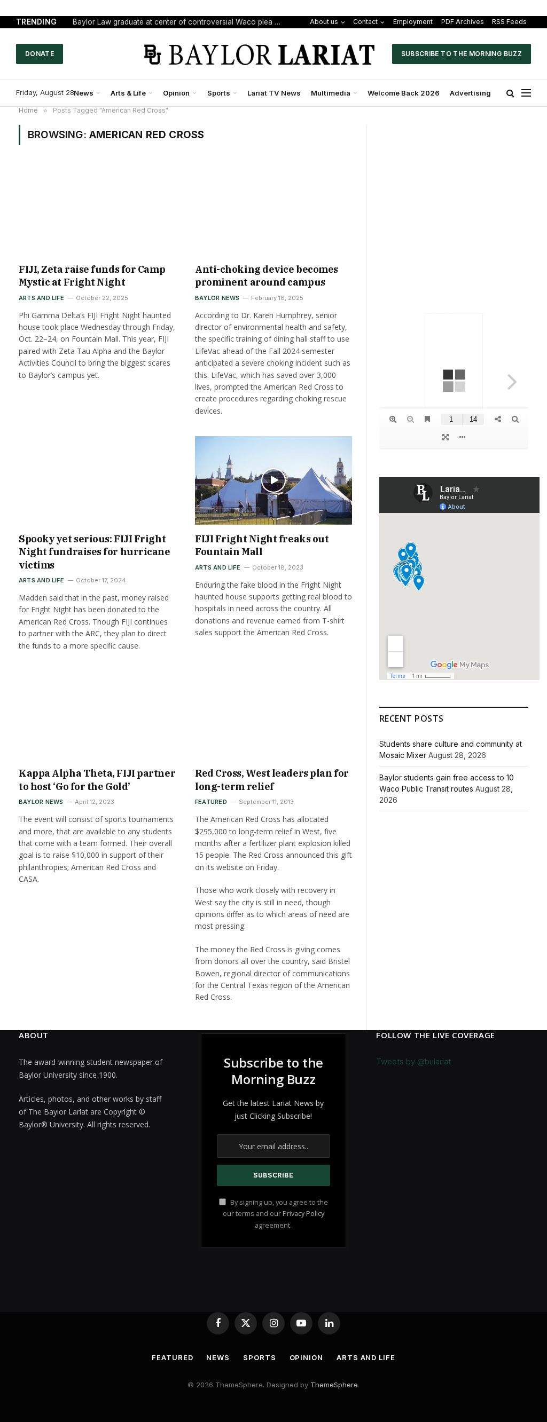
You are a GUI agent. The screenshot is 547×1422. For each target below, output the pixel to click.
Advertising (470, 93)
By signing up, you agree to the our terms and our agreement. (275, 1214)
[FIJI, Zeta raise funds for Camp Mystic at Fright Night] (97, 211)
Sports (218, 93)
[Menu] (526, 93)
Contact (365, 22)
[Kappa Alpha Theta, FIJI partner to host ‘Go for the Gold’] (97, 715)
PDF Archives (462, 22)
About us (324, 22)
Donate (39, 54)
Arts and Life (41, 298)
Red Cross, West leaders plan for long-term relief (272, 779)
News (83, 93)
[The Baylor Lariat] (260, 54)
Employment (413, 22)
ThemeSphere (334, 1384)
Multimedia (330, 93)
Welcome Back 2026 (404, 93)
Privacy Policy (303, 1213)
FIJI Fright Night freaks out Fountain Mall (262, 545)
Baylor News (217, 298)
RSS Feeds (509, 22)
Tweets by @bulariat (413, 1061)
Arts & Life (128, 93)
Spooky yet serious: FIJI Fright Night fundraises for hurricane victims (94, 552)
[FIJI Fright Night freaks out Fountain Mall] (273, 480)
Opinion (176, 93)
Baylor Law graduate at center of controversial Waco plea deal (179, 22)
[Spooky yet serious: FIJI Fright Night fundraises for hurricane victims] (97, 480)
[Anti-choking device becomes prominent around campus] (273, 211)
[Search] (510, 93)
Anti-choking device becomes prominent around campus (266, 275)
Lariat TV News (274, 93)
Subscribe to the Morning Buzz (461, 54)
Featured (211, 801)
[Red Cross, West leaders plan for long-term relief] (273, 715)
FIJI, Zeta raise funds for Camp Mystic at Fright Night (92, 275)
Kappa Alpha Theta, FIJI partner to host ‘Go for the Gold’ (97, 779)
